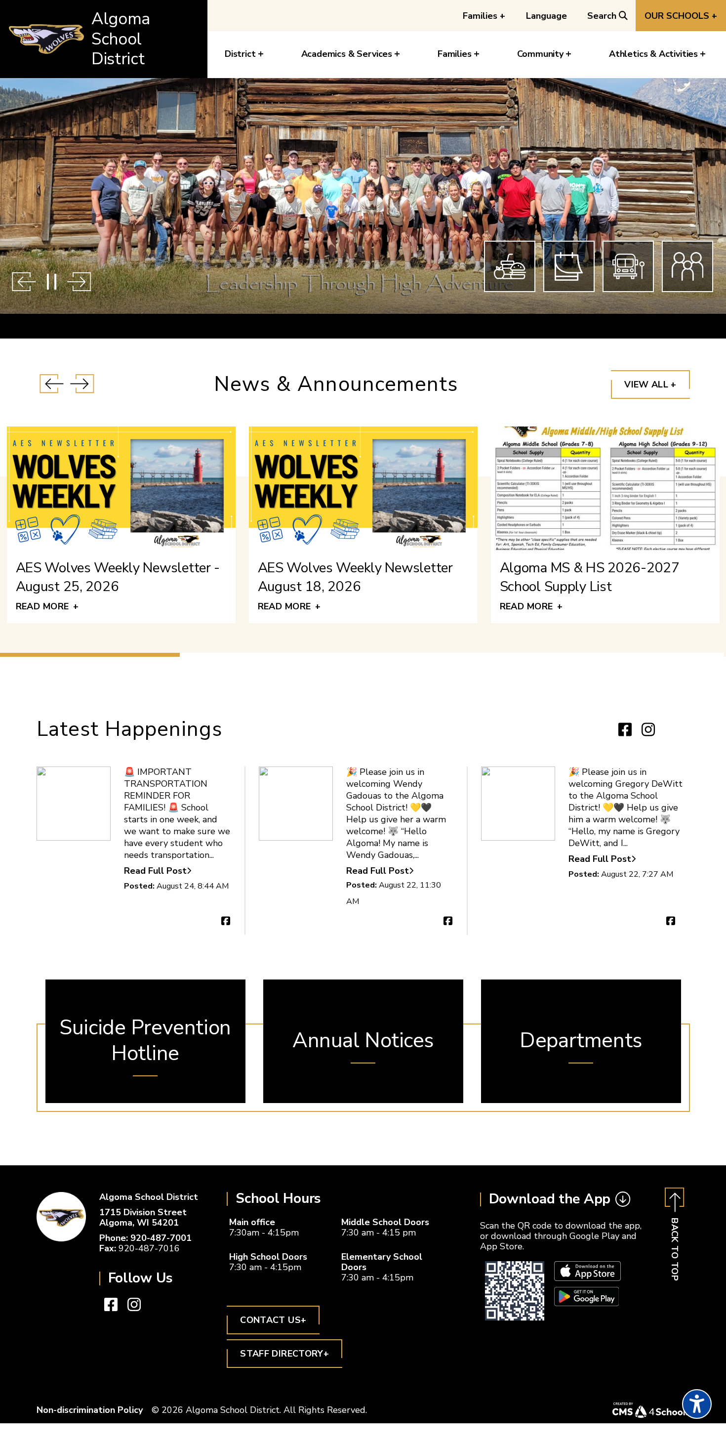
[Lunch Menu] (509, 266)
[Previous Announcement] (52, 385)
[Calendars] (569, 266)
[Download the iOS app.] (587, 1277)
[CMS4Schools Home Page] (650, 1410)
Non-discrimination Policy (90, 1410)
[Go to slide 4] (634, 655)
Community (540, 54)
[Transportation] (628, 266)
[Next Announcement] (82, 385)
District (240, 54)
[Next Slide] (79, 281)
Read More (47, 606)
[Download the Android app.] (586, 1303)
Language (546, 16)
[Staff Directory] (687, 266)
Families (484, 16)
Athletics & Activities (653, 54)
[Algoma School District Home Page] (61, 1216)
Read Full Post (155, 871)
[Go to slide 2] (271, 655)
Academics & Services (346, 54)
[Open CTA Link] (145, 1041)
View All (650, 384)
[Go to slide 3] (452, 655)
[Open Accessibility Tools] (697, 1404)
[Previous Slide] (24, 281)
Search (601, 16)
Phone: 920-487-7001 (145, 1238)
